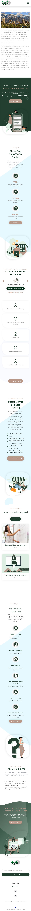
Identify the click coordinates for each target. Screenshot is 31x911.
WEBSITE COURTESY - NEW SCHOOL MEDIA (15, 909)
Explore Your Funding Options (15, 292)
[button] (28, 3)
